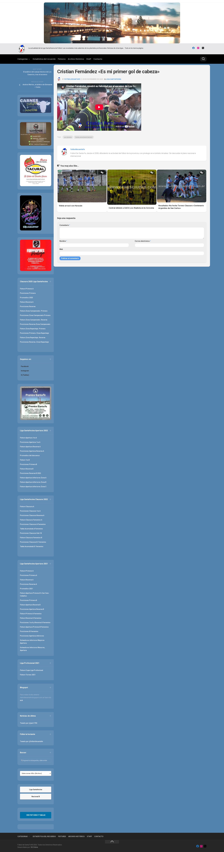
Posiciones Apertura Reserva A (32, 451)
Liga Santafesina (113, 79)
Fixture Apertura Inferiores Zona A (33, 478)
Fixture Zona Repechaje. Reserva (32, 337)
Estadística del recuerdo (44, 59)
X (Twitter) (25, 375)
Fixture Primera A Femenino (31, 614)
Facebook (25, 366)
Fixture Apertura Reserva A (30, 447)
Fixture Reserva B (26, 469)
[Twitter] (203, 48)
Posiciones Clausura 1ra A (30, 511)
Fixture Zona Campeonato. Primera (33, 311)
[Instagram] (198, 48)
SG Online (34, 847)
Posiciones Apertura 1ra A (30, 442)
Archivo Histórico (76, 59)
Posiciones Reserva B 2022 (30, 473)
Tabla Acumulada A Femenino (31, 529)
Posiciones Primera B (28, 464)
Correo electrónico (143, 241)
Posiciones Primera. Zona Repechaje (34, 333)
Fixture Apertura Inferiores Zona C (33, 486)
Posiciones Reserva (27, 306)
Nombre (63, 241)
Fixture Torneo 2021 (27, 675)
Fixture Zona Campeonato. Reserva (33, 320)
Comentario (65, 225)
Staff (88, 59)
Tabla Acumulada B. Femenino (31, 546)
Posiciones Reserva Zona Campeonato (35, 324)
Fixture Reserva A (26, 302)
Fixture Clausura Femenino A (31, 520)
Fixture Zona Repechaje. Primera (32, 329)
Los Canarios (68, 137)
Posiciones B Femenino (29, 631)
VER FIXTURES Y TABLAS (35, 815)
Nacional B (36, 796)
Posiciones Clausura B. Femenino (33, 542)
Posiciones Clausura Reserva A (32, 515)
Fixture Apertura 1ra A (28, 438)
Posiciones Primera (28, 293)
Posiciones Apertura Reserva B (32, 609)
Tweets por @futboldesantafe (31, 741)
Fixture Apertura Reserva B (30, 605)
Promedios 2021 (26, 589)
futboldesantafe (72, 79)
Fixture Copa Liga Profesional (31, 670)
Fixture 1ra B (25, 460)
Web (61, 249)
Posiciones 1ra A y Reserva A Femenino (35, 622)
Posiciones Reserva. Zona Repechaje (34, 342)
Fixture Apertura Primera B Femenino (34, 627)
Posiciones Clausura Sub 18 (31, 533)
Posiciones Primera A (28, 575)
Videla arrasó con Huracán (70, 206)
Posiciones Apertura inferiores (32, 636)
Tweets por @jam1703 (28, 723)
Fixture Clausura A (27, 506)
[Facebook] (193, 48)
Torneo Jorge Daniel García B (83, 137)
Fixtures (62, 59)
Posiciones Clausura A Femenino (33, 524)
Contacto (97, 59)
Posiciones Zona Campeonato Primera (35, 315)
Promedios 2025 (26, 298)
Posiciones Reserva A (28, 584)
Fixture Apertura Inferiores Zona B (33, 482)
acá (21, 700)
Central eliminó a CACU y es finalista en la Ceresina (131, 208)
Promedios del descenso (30, 455)
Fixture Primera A (26, 289)
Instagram (25, 371)
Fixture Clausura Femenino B (31, 538)
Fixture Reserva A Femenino (30, 618)
